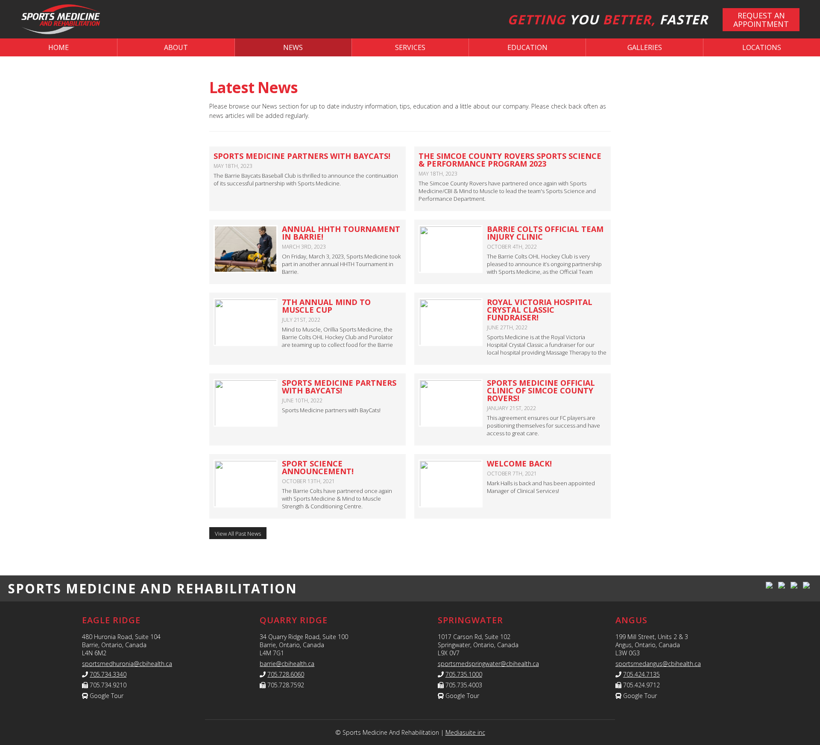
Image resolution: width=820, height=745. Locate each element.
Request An (761, 19)
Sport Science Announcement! (318, 467)
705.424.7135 (641, 674)
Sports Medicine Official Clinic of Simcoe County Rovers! (541, 390)
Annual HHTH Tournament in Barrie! (341, 233)
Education (527, 47)
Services (410, 47)
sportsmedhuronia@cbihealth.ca (127, 664)
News (293, 47)
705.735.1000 (463, 674)
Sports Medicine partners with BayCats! (339, 387)
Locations (761, 47)
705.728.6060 (285, 674)
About (176, 47)
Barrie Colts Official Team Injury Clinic (545, 233)
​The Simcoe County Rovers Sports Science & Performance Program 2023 (510, 160)
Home (58, 47)
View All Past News (238, 533)
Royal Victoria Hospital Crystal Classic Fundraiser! (539, 310)
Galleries (644, 47)
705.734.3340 (108, 674)
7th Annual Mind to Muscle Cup (326, 306)
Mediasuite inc (465, 732)
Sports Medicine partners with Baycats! (302, 156)
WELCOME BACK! (519, 463)
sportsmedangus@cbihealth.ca (658, 664)
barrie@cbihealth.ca (287, 664)
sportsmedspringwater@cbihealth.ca (488, 664)
